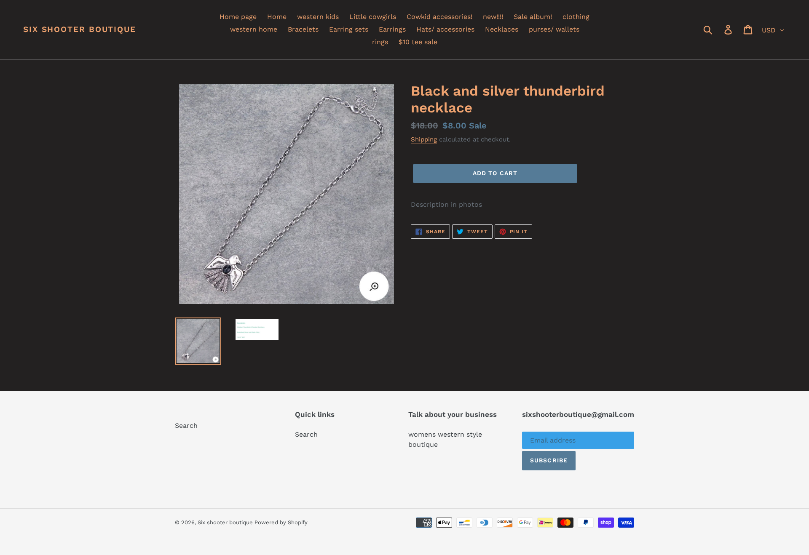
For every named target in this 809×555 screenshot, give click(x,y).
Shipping (424, 139)
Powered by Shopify (281, 522)
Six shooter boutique (79, 29)
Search (186, 426)
